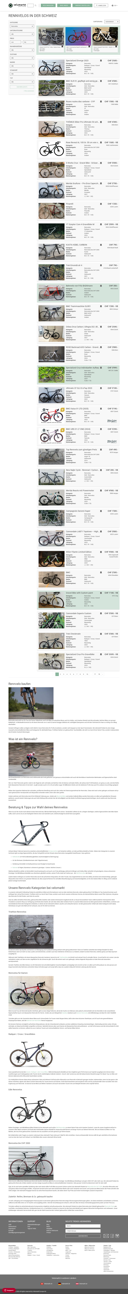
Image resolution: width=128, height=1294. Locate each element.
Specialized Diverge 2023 (77, 60)
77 (95, 674)
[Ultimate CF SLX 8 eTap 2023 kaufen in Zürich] (51, 395)
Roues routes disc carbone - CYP (80, 101)
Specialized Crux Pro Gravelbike (80, 654)
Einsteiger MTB (12, 1253)
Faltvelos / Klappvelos (71, 1253)
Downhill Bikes (12, 1250)
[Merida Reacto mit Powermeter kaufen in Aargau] (51, 498)
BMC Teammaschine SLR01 (78, 306)
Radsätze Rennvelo (108, 1248)
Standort (14, 70)
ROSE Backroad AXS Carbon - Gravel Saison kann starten (91, 347)
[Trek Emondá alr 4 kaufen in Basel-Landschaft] (51, 272)
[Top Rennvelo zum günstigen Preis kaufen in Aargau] (51, 457)
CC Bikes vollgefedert (13, 1248)
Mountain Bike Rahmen (14, 1256)
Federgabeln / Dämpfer (109, 1250)
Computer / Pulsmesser (110, 1258)
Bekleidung (106, 1256)
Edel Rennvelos (80, 873)
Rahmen (15, 867)
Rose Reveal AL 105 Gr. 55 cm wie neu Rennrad (87, 142)
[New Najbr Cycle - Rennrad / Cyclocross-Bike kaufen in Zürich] (51, 477)
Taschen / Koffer (108, 1261)
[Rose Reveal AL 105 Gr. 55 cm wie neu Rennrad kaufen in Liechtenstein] (51, 150)
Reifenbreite (16, 857)
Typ (11, 78)
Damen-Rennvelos (82, 1013)
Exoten (67, 1247)
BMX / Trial (68, 1250)
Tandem (68, 1248)
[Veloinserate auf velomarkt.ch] (17, 5)
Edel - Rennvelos (32, 1247)
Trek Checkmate (73, 634)
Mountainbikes (61, 796)
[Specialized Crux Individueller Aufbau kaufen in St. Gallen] (51, 375)
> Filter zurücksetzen (29, 91)
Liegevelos (68, 1252)
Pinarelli (69, 204)
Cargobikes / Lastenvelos (52, 1255)
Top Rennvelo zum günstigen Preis (81, 449)
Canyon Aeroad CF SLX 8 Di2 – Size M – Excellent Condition (108, 47)
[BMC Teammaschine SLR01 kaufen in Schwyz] (51, 313)
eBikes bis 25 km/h (89, 1247)
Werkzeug (106, 1264)
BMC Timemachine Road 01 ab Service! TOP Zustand (79, 47)
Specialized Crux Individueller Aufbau (82, 367)
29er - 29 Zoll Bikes (13, 1258)
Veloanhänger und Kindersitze (111, 1252)
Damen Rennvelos (32, 1252)
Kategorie (14, 22)
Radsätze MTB (107, 1247)
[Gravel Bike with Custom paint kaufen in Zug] (51, 600)
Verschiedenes (107, 1263)
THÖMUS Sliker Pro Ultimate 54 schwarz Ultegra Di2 (89, 122)
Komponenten (53, 851)
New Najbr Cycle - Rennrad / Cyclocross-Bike (85, 470)
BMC (68, 572)
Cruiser (67, 1255)
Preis (12, 38)
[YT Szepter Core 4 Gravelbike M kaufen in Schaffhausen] (51, 231)
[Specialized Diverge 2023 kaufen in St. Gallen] (51, 68)
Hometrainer (107, 1266)
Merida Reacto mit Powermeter (80, 490)
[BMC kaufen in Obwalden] (51, 580)
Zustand (13, 54)
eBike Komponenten (109, 1271)
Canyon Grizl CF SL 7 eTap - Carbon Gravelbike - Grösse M (54, 47)
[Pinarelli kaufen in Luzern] (51, 211)
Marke (12, 62)
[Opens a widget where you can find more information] (9, 1290)
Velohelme (106, 1268)
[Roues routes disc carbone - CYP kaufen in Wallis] (51, 109)
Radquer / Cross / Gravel (34, 1255)
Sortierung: (98, 22)
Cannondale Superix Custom (78, 613)
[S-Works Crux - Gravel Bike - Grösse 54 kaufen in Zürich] (51, 170)
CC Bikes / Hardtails (13, 1247)
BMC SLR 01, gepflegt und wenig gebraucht (85, 81)
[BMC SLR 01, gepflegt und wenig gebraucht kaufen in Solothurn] (51, 88)
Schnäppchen (49, 1250)
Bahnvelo (68, 1258)
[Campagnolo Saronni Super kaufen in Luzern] (51, 518)
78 (99, 674)
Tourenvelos (49, 1248)
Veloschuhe (106, 1269)
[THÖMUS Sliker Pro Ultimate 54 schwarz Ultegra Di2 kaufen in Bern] (51, 129)
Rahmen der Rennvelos (34, 1020)
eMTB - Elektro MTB (89, 1250)
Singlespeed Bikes (51, 1253)
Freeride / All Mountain (14, 1252)
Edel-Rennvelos (60, 1127)
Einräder (68, 1256)
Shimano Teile (107, 1260)
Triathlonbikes (63, 957)
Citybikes (65, 1013)
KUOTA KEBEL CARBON (76, 245)
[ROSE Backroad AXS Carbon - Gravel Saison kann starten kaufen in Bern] (51, 354)
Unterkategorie (16, 30)
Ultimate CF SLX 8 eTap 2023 (79, 388)
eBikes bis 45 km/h (89, 1248)
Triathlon (30, 1250)
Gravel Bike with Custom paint (79, 593)
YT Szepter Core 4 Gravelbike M (80, 224)
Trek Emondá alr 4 (74, 265)
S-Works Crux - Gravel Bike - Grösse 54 (83, 163)
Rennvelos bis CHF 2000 (94, 1186)
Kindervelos (49, 1252)
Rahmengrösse (16, 46)
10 (87, 674)
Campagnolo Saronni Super (78, 511)
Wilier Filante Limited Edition (79, 552)
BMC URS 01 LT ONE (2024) (78, 429)
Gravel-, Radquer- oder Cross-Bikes (37, 1072)
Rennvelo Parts (109, 1206)
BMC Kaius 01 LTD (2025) (77, 408)
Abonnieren (83, 1236)
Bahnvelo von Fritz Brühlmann (79, 286)
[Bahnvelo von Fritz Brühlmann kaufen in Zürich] (51, 293)
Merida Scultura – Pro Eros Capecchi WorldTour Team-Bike (92, 183)
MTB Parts (106, 1253)
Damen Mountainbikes (14, 1255)
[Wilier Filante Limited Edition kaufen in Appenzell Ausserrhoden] (51, 559)
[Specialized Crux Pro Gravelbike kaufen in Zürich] (51, 661)
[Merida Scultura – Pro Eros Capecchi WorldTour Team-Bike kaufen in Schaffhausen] (51, 190)
